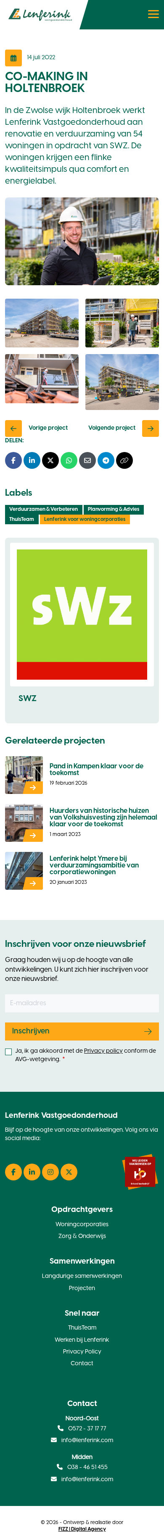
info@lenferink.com (87, 1441)
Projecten (82, 1288)
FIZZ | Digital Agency (82, 1529)
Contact (82, 1364)
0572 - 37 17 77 (86, 1429)
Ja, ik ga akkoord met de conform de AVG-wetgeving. (85, 1055)
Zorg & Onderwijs (82, 1236)
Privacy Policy (82, 1352)
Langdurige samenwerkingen (82, 1276)
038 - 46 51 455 (87, 1467)
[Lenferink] (44, 14)
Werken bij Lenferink (82, 1340)
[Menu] (154, 14)
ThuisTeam (82, 1328)
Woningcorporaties (82, 1225)
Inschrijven (31, 1031)
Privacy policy (103, 1051)
